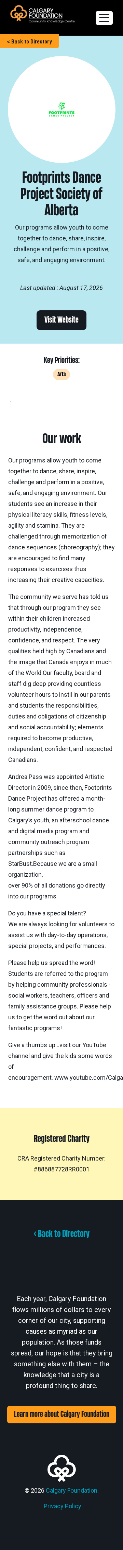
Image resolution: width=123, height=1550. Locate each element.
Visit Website (61, 320)
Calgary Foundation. (72, 1490)
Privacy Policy (62, 1506)
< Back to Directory (29, 41)
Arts (61, 374)
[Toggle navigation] (104, 18)
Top (115, 1541)
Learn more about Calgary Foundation (61, 1414)
